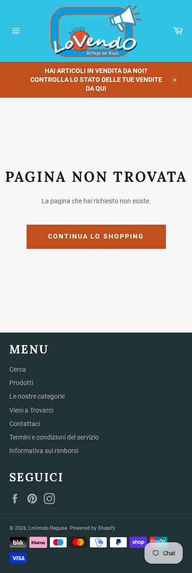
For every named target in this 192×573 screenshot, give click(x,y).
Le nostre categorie (37, 396)
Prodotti (21, 382)
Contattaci (24, 423)
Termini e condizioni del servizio (54, 437)
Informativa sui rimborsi (43, 450)
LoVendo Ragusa (47, 528)
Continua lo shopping (96, 236)
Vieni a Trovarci (31, 410)
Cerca (17, 369)
